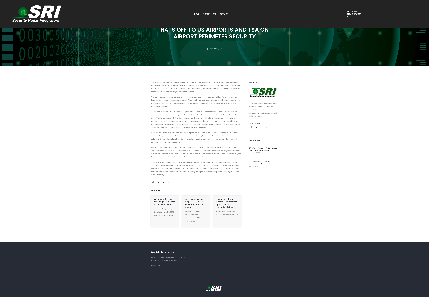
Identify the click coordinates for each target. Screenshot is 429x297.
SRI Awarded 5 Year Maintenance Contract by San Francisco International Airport (226, 203)
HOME (196, 14)
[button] (153, 182)
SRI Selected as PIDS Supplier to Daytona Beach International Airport (194, 203)
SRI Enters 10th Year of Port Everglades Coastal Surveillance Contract (165, 202)
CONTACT (223, 14)
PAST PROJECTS (209, 14)
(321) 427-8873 (156, 266)
